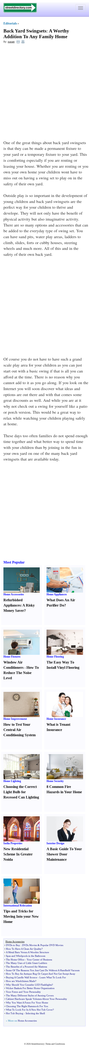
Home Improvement (15, 718)
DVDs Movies (29, 945)
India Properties (12, 843)
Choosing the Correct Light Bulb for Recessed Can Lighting (21, 792)
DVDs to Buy (13, 945)
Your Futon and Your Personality (23, 991)
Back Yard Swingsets (24, 31)
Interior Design (55, 843)
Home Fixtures (12, 656)
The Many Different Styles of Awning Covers (30, 995)
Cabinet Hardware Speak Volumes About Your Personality (36, 999)
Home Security (55, 781)
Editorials (10, 23)
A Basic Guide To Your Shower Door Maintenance (64, 854)
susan (11, 41)
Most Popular (14, 562)
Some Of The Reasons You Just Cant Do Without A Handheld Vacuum (43, 970)
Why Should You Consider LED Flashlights (29, 984)
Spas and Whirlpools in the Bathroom (25, 956)
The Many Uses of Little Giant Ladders (26, 963)
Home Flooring (55, 656)
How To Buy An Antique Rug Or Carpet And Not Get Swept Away (40, 973)
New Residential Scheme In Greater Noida (18, 854)
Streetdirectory (37, 1044)
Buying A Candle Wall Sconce (21, 977)
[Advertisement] (44, 93)
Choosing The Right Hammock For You (27, 1006)
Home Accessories (13, 594)
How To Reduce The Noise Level (21, 673)
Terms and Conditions (55, 1044)
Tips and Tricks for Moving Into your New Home (21, 916)
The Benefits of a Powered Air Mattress (26, 966)
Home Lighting (12, 781)
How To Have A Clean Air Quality (24, 948)
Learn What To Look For (52, 977)
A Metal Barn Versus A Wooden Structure (27, 952)
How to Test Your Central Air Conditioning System (19, 730)
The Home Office (15, 959)
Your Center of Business (39, 959)
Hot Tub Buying (14, 1013)
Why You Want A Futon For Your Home (27, 1002)
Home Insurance (56, 718)
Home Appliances (57, 594)
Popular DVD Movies (51, 945)
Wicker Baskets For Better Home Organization (30, 988)
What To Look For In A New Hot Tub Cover (29, 1009)
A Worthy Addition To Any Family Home (36, 33)
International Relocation (17, 905)
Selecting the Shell (35, 1013)
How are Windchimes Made (20, 981)
